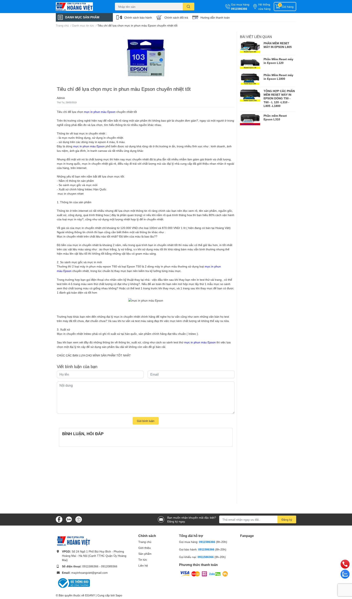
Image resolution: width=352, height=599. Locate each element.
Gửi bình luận (145, 421)
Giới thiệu (144, 547)
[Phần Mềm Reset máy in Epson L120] (250, 63)
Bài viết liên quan (256, 37)
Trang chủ (144, 542)
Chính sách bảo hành (138, 17)
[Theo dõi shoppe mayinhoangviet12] (78, 519)
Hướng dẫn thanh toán (215, 17)
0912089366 (109, 566)
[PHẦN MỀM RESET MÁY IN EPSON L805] (250, 47)
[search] (188, 6)
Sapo (119, 595)
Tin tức (142, 559)
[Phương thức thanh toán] (204, 573)
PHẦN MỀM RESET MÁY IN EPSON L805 (278, 45)
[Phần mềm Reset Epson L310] (250, 119)
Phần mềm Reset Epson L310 (275, 117)
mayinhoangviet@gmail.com (89, 572)
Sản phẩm (145, 553)
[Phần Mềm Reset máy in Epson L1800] (250, 79)
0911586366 (239, 8)
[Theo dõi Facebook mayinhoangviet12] (59, 519)
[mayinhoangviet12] (81, 6)
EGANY (90, 595)
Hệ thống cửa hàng (264, 6)
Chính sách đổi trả (176, 17)
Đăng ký (287, 519)
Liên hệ (143, 565)
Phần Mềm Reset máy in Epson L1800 (278, 76)
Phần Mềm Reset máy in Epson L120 (278, 60)
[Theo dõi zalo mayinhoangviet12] (69, 519)
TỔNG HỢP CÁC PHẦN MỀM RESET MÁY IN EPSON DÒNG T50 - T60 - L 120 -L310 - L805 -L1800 (279, 98)
